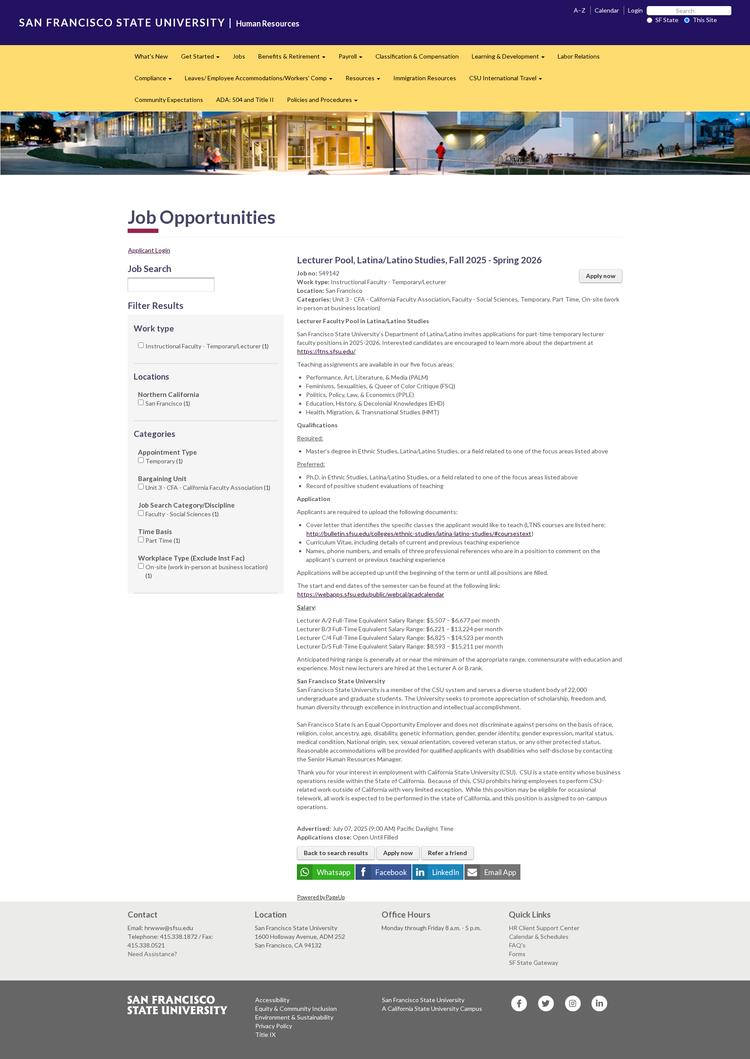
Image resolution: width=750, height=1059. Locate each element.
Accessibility (272, 999)
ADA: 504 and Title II (245, 99)
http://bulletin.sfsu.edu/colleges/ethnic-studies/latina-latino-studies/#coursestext (418, 533)
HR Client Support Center (544, 927)
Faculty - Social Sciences (181, 514)
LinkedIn (445, 872)
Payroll (354, 58)
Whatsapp (333, 872)
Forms (517, 953)
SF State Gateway (533, 962)
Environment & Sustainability (294, 1017)
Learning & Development (511, 58)
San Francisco (166, 403)
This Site (705, 19)
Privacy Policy (273, 1025)
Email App (500, 872)
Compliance (156, 80)
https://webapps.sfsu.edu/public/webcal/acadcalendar (370, 594)
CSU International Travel (509, 80)
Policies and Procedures (325, 102)
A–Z (580, 10)
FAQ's (517, 945)
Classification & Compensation (417, 56)
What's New (151, 56)
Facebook (391, 872)
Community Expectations (169, 99)
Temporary (163, 461)
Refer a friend (447, 852)
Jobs (239, 56)
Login (635, 10)
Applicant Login (149, 250)
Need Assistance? (152, 953)
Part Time (161, 540)
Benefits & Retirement (295, 58)
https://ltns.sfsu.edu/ (326, 351)
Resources (366, 80)
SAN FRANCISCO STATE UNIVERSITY (122, 22)
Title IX (265, 1034)
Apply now (600, 275)
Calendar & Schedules (539, 936)
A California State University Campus (432, 1008)
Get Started (203, 58)
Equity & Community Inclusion (296, 1008)
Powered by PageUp (321, 897)
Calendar (607, 10)
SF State (666, 19)
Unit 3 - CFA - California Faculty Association (207, 487)
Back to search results (336, 852)
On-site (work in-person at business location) (206, 571)
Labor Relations (579, 56)
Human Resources (267, 23)
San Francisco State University (423, 999)
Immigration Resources (424, 78)
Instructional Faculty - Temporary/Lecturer (206, 346)
